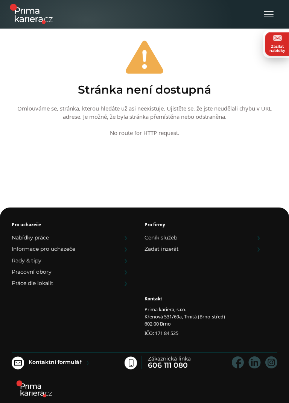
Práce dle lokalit (32, 283)
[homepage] (34, 388)
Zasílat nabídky (277, 48)
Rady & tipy (26, 261)
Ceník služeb (160, 238)
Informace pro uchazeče (43, 249)
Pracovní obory (32, 272)
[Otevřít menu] (268, 15)
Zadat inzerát (161, 249)
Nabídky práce (30, 238)
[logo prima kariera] (31, 13)
